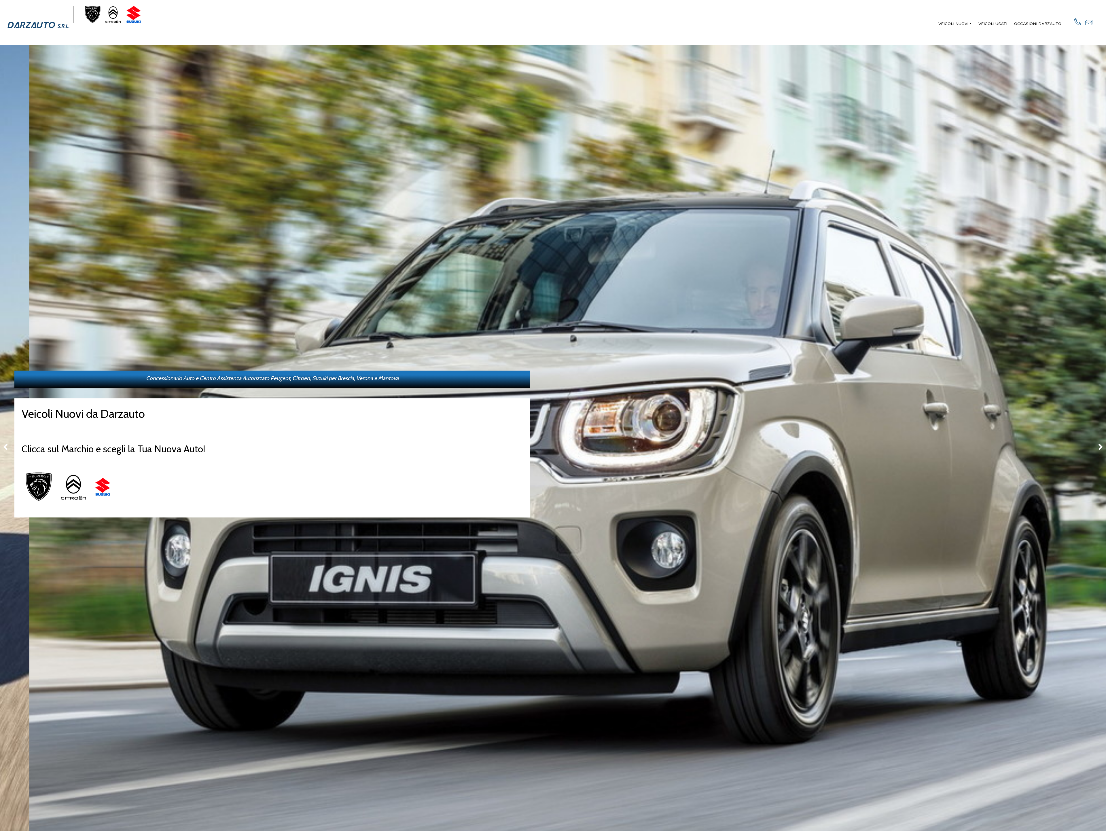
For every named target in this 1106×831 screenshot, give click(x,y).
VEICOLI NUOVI (953, 24)
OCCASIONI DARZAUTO (1037, 24)
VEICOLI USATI (992, 24)
